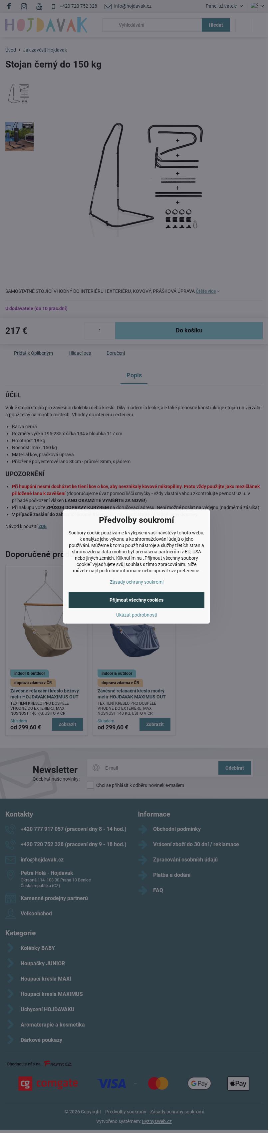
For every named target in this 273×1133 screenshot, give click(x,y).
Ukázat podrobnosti (136, 615)
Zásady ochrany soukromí (136, 582)
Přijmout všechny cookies (136, 600)
